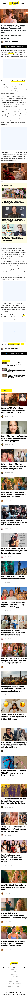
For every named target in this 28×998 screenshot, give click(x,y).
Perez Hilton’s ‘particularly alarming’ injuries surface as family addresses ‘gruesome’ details (12, 239)
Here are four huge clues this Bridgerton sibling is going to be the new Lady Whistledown (16, 376)
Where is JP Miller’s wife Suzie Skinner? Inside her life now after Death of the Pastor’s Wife (13, 410)
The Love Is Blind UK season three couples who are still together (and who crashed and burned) (13, 202)
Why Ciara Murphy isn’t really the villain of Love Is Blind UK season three (13, 887)
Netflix (18, 344)
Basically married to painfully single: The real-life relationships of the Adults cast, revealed (14, 522)
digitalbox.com (15, 996)
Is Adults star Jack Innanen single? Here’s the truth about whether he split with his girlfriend (14, 745)
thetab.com (11, 992)
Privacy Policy (14, 986)
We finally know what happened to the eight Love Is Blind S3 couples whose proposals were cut (14, 660)
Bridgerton (11, 52)
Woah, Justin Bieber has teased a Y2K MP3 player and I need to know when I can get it (13, 773)
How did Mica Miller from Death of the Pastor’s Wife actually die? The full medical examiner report (14, 550)
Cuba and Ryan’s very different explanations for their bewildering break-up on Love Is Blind (13, 494)
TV (22, 344)
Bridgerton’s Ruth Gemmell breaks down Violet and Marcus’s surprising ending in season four (16, 370)
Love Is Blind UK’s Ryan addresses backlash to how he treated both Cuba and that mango (14, 915)
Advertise (14, 976)
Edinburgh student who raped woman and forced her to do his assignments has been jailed (13, 689)
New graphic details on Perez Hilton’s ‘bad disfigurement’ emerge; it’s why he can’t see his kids (13, 220)
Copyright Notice (14, 981)
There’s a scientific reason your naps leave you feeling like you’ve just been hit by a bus (13, 717)
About (14, 972)
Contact (14, 969)
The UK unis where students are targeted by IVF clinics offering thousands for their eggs (13, 604)
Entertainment (14, 41)
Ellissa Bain (7, 41)
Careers (14, 974)
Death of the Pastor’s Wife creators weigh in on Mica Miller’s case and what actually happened (14, 438)
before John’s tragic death (18, 80)
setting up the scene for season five (10, 307)
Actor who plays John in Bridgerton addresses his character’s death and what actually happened (16, 364)
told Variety (10, 118)
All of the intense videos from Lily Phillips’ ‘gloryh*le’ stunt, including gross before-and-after (13, 829)
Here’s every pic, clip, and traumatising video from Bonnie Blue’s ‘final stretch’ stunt (13, 632)
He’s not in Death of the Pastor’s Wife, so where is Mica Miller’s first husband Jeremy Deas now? (13, 466)
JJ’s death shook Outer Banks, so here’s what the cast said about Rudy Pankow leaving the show (13, 801)
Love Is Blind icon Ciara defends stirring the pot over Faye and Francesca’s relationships (13, 943)
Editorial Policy (14, 979)
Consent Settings (14, 984)
